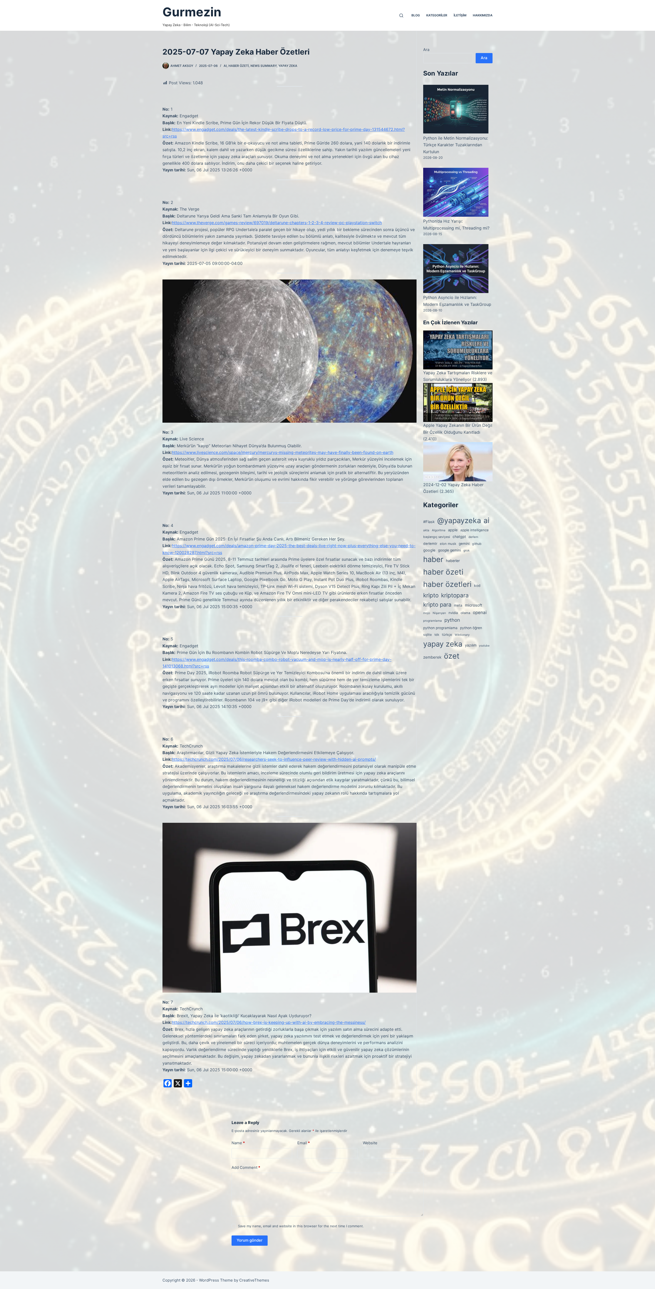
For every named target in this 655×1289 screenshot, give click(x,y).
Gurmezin (191, 11)
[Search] (401, 15)
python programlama (440, 628)
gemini (464, 544)
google (429, 550)
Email (303, 1142)
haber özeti (238, 66)
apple (453, 530)
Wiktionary (462, 635)
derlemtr (430, 544)
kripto (431, 595)
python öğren (471, 628)
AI (225, 66)
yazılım (470, 645)
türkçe (447, 634)
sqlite (427, 634)
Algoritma (438, 530)
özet (452, 655)
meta (458, 605)
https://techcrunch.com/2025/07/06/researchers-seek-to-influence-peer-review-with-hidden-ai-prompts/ (274, 759)
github (477, 544)
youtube (484, 645)
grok (466, 550)
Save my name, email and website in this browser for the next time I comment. (301, 1226)
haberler (453, 560)
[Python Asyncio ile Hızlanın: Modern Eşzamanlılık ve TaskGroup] (455, 268)
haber (433, 559)
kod (477, 586)
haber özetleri (447, 584)
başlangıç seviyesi (436, 537)
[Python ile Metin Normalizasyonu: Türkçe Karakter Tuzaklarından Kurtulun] (455, 109)
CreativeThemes (254, 1280)
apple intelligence (474, 530)
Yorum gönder (250, 1240)
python (452, 620)
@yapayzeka (459, 520)
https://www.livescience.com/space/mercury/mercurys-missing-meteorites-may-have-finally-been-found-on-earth (282, 452)
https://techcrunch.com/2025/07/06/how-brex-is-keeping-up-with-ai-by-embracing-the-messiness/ (269, 1022)
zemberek (432, 657)
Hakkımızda (483, 15)
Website (370, 1142)
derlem (473, 537)
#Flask (429, 521)
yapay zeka (287, 66)
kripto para (437, 604)
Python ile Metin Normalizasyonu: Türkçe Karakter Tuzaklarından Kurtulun (455, 145)
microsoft (473, 605)
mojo (426, 613)
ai (486, 520)
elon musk (448, 544)
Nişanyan (439, 613)
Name (238, 1142)
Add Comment (246, 1167)
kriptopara (455, 595)
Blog (415, 15)
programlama (432, 620)
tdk (436, 635)
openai (480, 612)
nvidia (453, 613)
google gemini (449, 550)
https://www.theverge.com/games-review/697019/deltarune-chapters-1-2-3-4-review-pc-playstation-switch (277, 222)
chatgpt (459, 536)
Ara (426, 49)
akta (426, 530)
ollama (465, 613)
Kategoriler (436, 15)
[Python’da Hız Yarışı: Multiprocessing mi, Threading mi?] (455, 192)
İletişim (460, 15)
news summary (263, 66)
